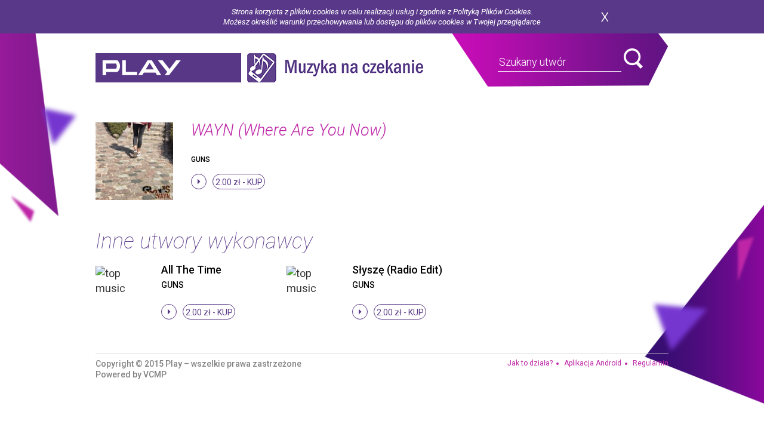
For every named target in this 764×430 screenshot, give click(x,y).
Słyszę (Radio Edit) (397, 269)
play (168, 67)
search (633, 58)
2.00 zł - (239, 182)
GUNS (200, 159)
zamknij (604, 17)
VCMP (155, 374)
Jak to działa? (530, 363)
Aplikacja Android (592, 363)
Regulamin (650, 363)
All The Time (191, 269)
